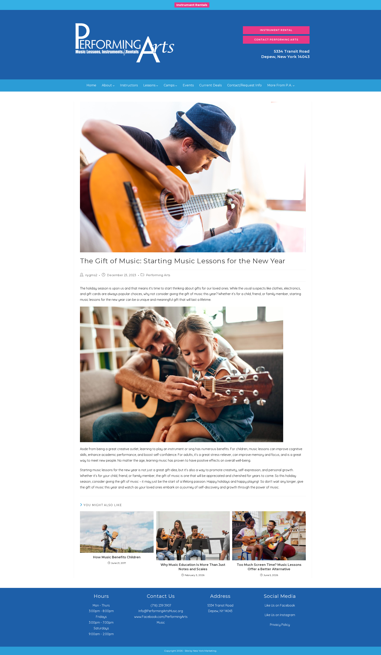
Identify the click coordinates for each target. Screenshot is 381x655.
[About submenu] (114, 86)
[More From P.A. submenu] (294, 86)
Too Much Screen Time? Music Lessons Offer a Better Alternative (269, 567)
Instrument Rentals (191, 5)
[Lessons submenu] (157, 86)
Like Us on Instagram (280, 615)
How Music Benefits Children (116, 557)
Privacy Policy (280, 625)
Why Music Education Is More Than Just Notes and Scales (193, 567)
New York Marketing (204, 650)
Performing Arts (158, 275)
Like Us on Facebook (280, 605)
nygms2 (91, 275)
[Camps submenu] (176, 86)
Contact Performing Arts (276, 39)
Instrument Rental (276, 30)
